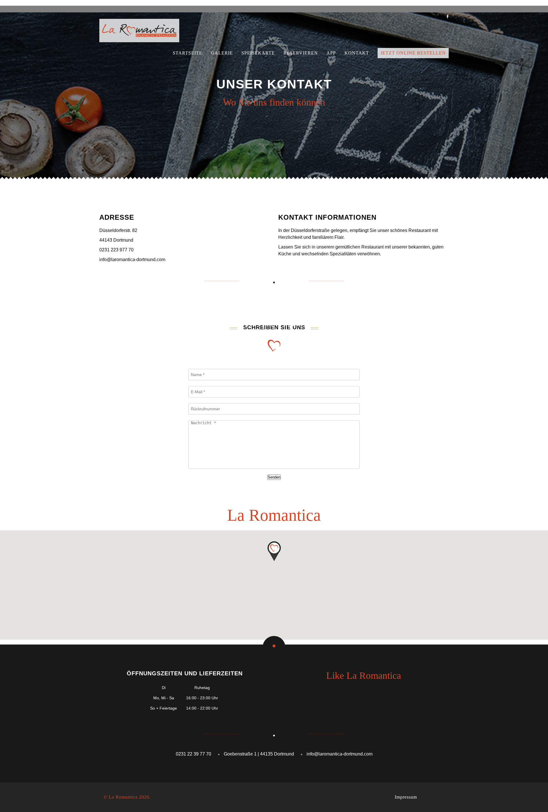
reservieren (300, 53)
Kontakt (356, 53)
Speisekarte (258, 53)
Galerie (222, 53)
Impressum (406, 797)
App (331, 53)
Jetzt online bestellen (413, 53)
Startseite (187, 53)
